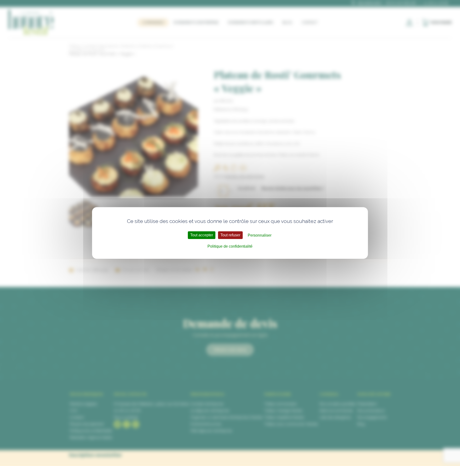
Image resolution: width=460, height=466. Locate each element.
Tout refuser (230, 235)
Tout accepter (201, 235)
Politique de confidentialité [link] (230, 246)
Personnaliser (259, 235)
